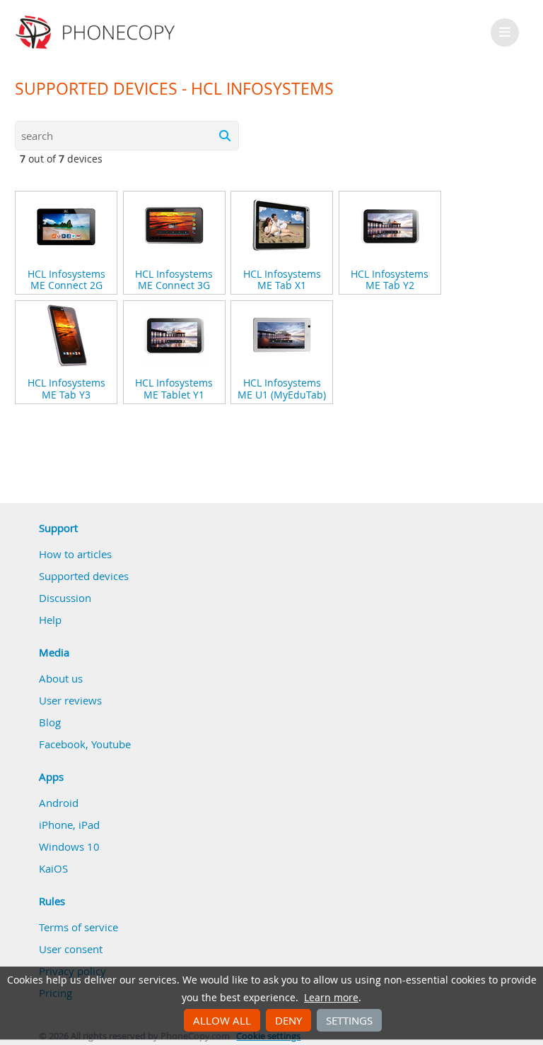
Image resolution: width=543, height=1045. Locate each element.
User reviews (70, 700)
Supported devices (84, 576)
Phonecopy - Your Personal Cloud (97, 32)
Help (50, 620)
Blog (50, 722)
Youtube (111, 744)
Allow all (222, 1020)
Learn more (331, 997)
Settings (349, 1020)
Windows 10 (69, 846)
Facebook (62, 744)
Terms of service (78, 927)
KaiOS (53, 868)
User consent (71, 949)
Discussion (65, 598)
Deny (288, 1020)
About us (61, 678)
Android (58, 803)
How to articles (75, 554)
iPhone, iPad (69, 824)
